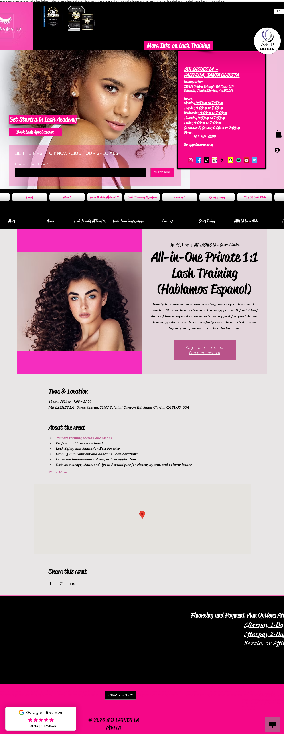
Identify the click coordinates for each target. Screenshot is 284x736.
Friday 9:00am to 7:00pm (202, 122)
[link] (278, 134)
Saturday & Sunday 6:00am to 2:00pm (212, 128)
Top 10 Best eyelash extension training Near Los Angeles (224, 607)
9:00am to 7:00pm (209, 102)
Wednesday (191, 112)
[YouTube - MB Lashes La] (246, 160)
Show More (58, 472)
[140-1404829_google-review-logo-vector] (214, 160)
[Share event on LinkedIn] (72, 583)
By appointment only (198, 144)
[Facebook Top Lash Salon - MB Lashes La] (198, 160)
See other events (204, 352)
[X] (222, 160)
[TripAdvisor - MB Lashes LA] (238, 160)
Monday (189, 102)
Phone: (189, 132)
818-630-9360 (205, 132)
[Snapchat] (230, 160)
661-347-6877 (200, 136)
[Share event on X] (61, 583)
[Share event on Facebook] (51, 583)
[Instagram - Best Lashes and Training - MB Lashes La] (190, 160)
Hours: (188, 98)
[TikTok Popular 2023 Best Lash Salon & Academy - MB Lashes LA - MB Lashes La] (206, 160)
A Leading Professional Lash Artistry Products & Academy (58, 601)
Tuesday (189, 108)
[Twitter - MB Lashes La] (254, 160)
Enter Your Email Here (30, 164)
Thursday (190, 118)
